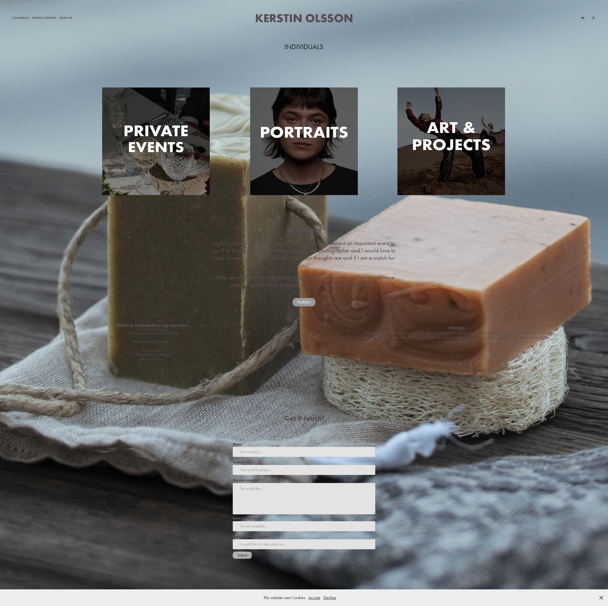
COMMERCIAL (20, 17)
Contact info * (244, 462)
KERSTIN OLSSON (304, 17)
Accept (314, 597)
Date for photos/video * (253, 536)
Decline (329, 597)
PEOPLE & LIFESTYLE (44, 17)
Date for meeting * (248, 518)
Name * (239, 444)
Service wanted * (247, 480)
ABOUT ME (65, 17)
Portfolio (304, 302)
